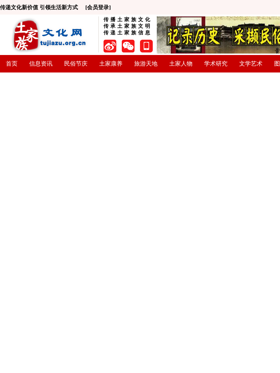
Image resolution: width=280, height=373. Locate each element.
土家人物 (180, 63)
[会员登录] (98, 7)
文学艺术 (250, 63)
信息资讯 (40, 63)
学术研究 (216, 63)
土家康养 (110, 63)
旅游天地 (146, 63)
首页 (12, 63)
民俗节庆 (76, 63)
